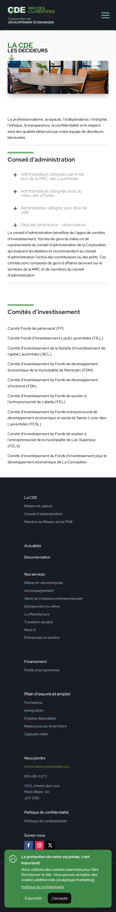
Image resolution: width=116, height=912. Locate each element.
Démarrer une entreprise (43, 582)
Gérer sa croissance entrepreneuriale (53, 598)
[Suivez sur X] (50, 845)
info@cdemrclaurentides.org (46, 766)
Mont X (30, 630)
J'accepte (59, 898)
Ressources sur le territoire (45, 726)
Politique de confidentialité (42, 887)
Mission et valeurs (38, 506)
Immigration (33, 710)
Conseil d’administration (43, 514)
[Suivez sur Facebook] (28, 845)
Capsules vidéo (36, 734)
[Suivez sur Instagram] (39, 845)
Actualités (32, 545)
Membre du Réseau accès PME (48, 521)
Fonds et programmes (41, 670)
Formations (33, 702)
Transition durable (38, 622)
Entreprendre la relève (42, 606)
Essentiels (33, 898)
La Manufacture (36, 614)
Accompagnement (39, 590)
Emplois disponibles (40, 718)
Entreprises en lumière (41, 637)
